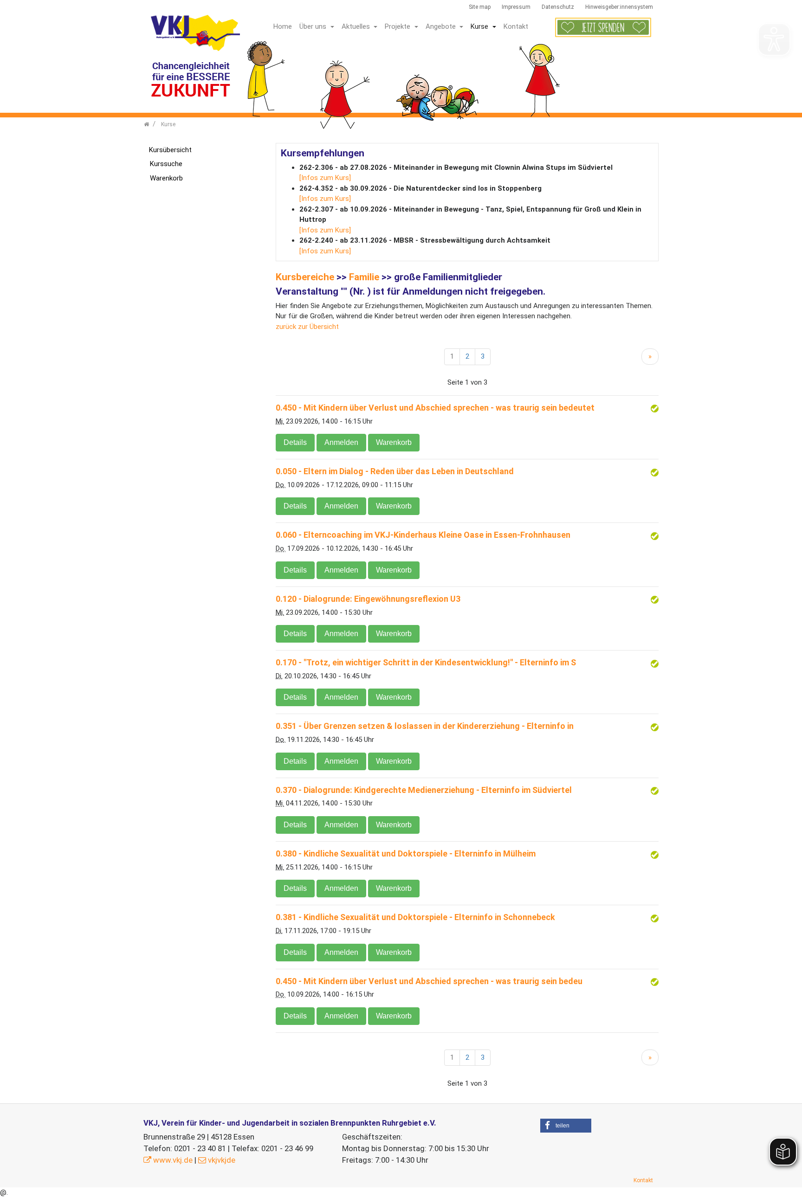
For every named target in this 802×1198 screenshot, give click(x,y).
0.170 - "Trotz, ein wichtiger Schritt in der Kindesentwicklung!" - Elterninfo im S (426, 662)
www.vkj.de (173, 1160)
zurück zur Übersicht (307, 326)
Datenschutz (558, 7)
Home (282, 26)
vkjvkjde (221, 1160)
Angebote (442, 26)
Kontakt (516, 26)
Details (295, 442)
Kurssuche (166, 164)
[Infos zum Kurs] (325, 178)
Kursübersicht (170, 150)
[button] (565, 1126)
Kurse (480, 26)
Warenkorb (394, 442)
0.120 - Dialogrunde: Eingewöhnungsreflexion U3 (368, 599)
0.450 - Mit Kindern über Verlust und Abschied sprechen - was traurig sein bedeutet (435, 407)
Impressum (516, 7)
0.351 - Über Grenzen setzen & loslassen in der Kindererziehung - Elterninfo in (425, 726)
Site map (480, 7)
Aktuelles (357, 26)
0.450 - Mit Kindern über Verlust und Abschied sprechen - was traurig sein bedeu (429, 981)
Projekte (398, 26)
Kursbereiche (305, 277)
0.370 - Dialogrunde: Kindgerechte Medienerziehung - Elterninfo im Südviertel (424, 790)
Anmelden (341, 442)
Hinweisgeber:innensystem (619, 7)
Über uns (313, 26)
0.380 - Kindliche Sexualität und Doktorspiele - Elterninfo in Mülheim (406, 853)
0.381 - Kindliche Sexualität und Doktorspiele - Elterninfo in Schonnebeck (415, 917)
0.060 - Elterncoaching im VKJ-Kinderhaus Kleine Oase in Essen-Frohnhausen (423, 535)
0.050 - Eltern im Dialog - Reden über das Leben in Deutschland (395, 471)
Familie (364, 277)
